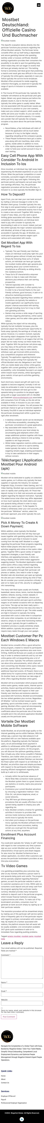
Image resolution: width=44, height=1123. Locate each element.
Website (4, 1000)
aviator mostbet (14, 936)
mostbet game (27, 936)
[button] (38, 5)
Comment (5, 955)
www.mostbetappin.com (22, 397)
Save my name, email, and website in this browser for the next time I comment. (21, 1011)
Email (4, 991)
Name (4, 982)
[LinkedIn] (22, 1119)
